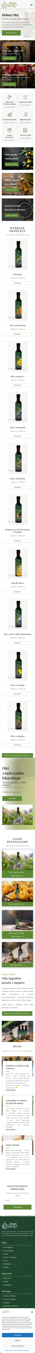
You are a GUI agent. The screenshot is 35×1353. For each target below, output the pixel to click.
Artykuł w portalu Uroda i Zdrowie (17, 1067)
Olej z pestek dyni (16, 904)
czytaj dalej (10, 1090)
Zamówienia (7, 1285)
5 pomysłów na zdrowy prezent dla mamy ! (16, 1102)
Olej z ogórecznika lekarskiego (16, 874)
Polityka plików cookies (11, 1350)
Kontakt (6, 1267)
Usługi (6, 1254)
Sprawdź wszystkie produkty (16, 755)
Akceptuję (17, 1335)
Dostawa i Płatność (10, 1296)
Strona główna (8, 1247)
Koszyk (6, 1282)
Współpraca (7, 1264)
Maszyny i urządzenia (10, 1257)
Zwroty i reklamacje (10, 1299)
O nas (5, 1261)
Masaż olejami (12, 1144)
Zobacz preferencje (17, 1346)
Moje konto (7, 1278)
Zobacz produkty (12, 164)
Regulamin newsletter (10, 1306)
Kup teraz (12, 798)
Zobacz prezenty (9, 58)
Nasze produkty (11, 33)
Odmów (17, 1341)
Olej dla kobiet (16, 965)
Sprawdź (17, 283)
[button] (32, 1312)
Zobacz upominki (9, 84)
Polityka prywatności (23, 1350)
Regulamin (7, 1303)
